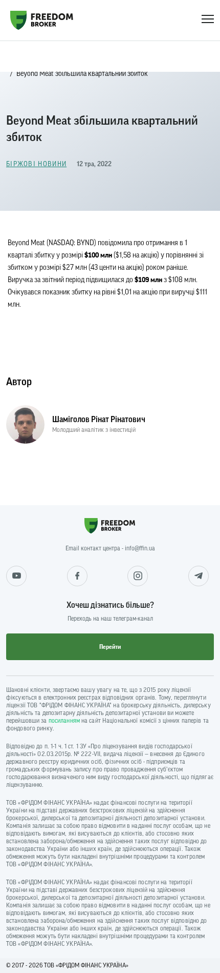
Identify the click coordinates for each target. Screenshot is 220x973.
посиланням (64, 721)
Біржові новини (36, 164)
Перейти (110, 647)
